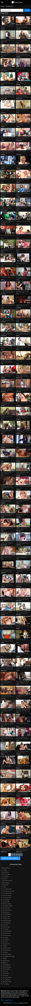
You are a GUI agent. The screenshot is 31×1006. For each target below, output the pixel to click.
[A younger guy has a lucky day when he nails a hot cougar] (23, 383)
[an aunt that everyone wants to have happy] (7, 564)
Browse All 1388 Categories (10, 858)
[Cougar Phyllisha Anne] (23, 34)
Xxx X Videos (6, 939)
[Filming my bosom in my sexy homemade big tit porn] (7, 634)
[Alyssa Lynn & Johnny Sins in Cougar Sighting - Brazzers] (23, 550)
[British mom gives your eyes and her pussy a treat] (23, 48)
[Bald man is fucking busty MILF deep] (23, 188)
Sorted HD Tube (7, 967)
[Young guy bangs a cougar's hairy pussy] (23, 271)
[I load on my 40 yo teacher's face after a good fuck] (7, 76)
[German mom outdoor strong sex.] (7, 425)
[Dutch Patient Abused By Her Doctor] (23, 648)
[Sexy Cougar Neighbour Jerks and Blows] (7, 467)
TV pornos (5, 975)
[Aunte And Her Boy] (23, 634)
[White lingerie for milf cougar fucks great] (7, 676)
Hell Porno (19, 600)
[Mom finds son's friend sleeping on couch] (23, 160)
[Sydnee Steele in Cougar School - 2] (23, 299)
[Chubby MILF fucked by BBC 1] (23, 243)
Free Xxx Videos (7, 895)
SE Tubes (5, 941)
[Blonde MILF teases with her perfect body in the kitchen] (7, 383)
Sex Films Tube (6, 948)
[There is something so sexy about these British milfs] (23, 787)
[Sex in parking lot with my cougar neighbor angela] (23, 676)
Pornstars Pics (9, 6)
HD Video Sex (5, 872)
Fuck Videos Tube (7, 893)
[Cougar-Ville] (23, 230)
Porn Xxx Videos (7, 935)
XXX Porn (5, 952)
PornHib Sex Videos (8, 905)
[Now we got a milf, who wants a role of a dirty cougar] (23, 606)
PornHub (18, 531)
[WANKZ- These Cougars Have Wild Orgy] (23, 285)
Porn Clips (4, 878)
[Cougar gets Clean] (23, 146)
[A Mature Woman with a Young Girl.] (7, 522)
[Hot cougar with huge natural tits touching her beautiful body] (7, 773)
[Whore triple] (23, 355)
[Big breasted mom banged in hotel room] (23, 425)
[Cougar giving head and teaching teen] (23, 76)
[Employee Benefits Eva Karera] (7, 341)
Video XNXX (6, 973)
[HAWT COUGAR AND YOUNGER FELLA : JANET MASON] (7, 481)
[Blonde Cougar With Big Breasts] (23, 620)
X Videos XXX (6, 918)
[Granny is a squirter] (7, 271)
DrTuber (18, 84)
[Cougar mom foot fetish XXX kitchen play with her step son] (23, 592)
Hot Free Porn (6, 908)
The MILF (4, 870)
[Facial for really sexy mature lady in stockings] (23, 732)
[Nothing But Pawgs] (23, 257)
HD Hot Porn (5, 884)
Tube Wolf (3, 335)
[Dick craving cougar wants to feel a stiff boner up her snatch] (7, 90)
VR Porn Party (6, 969)
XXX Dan (18, 28)
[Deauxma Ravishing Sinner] (23, 216)
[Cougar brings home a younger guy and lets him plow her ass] (7, 62)
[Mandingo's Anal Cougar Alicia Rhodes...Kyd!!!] (7, 704)
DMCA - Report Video (6, 1000)
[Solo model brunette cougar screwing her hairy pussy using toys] (7, 690)
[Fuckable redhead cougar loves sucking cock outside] (7, 313)
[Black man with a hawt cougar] (7, 411)
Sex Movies (6, 929)
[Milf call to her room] (7, 648)
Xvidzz (4, 886)
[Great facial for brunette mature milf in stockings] (7, 257)
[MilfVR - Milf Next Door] (23, 397)
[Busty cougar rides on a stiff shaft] (7, 188)
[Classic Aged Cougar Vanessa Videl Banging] (7, 355)
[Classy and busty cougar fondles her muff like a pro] (7, 815)
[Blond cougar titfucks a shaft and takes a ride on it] (7, 787)
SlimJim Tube (6, 960)
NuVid (17, 335)
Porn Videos (6, 983)
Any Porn (3, 293)
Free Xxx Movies (7, 920)
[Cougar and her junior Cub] (7, 299)
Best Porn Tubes (7, 903)
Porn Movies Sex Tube (8, 891)
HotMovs (18, 837)
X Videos (5, 945)
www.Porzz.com (14, 1003)
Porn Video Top (6, 979)
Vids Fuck (5, 971)
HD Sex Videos (6, 882)
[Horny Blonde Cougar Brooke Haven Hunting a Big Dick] (23, 369)
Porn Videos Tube (7, 889)
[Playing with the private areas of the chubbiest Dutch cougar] (7, 536)
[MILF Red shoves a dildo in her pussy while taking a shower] (23, 801)
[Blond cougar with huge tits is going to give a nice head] (7, 829)
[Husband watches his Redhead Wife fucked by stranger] (23, 829)
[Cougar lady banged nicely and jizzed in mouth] (7, 146)
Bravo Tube (4, 70)
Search (27, 10)
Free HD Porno (6, 922)
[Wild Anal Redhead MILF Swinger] (7, 20)
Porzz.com (18, 2)
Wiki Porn (5, 962)
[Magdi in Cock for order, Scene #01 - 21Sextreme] (7, 801)
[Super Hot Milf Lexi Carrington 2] (7, 48)
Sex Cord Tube (6, 943)
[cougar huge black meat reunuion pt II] (23, 453)
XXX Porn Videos (7, 954)
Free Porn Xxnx (7, 933)
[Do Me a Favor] (7, 453)
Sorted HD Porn (7, 964)
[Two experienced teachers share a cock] (23, 341)
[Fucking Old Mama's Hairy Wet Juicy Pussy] (7, 397)
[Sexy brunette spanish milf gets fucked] (7, 34)
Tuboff (2, 126)
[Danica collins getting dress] (23, 439)
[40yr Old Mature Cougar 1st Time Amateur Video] (7, 662)
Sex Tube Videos (7, 977)
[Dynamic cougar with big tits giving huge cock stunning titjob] (23, 132)
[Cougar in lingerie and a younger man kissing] (7, 327)
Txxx (2, 42)
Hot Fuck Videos (6, 874)
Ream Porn (5, 937)
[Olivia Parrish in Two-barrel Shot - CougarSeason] (7, 550)
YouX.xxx (3, 112)
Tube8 (2, 405)
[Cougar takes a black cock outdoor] (23, 578)
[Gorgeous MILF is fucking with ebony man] (23, 174)
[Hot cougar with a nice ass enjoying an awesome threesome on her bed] (23, 843)
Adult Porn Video (7, 981)
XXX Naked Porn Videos (9, 956)
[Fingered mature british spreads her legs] (23, 746)
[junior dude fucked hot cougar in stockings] (7, 369)
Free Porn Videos (7, 931)
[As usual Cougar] (23, 62)
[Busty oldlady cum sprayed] (23, 481)
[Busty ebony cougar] (23, 773)
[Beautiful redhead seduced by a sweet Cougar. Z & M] (23, 704)
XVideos (5, 958)
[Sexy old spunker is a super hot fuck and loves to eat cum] (7, 578)
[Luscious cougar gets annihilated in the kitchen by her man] (23, 536)
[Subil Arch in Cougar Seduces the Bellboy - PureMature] (7, 760)
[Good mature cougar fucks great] (23, 313)
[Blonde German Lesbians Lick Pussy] (23, 760)
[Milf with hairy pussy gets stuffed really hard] (7, 216)
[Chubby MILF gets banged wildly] (7, 132)
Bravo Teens (4, 210)
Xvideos (3, 28)
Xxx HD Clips (5, 876)
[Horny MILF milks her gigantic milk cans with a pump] (23, 20)
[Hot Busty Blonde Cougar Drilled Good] (23, 467)
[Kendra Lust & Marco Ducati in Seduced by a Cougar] (7, 592)
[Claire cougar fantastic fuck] (7, 230)
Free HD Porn (6, 899)
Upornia (3, 377)
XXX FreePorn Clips (7, 880)
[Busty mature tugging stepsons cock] (7, 606)
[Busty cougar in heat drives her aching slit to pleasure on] (23, 327)
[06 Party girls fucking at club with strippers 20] (23, 411)
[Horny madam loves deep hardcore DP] (7, 118)
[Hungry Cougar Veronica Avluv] (23, 104)
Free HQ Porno (6, 914)
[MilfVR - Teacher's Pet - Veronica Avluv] (23, 522)
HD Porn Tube (6, 916)
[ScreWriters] (7, 174)
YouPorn (18, 405)
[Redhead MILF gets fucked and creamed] (23, 118)
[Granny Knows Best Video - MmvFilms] (23, 564)
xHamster (18, 154)
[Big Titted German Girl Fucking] (23, 202)
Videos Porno (6, 912)
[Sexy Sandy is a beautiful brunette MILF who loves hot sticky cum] (7, 439)
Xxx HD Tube (6, 901)
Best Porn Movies (7, 910)
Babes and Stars (6, 867)
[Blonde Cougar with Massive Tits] (23, 508)
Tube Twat (5, 924)
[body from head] (7, 104)
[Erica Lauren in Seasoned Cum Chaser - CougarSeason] (23, 495)
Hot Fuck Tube (6, 926)
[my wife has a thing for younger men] (23, 690)
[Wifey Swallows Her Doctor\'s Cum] (7, 746)
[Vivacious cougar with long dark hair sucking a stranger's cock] (23, 815)
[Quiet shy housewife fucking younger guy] (7, 495)
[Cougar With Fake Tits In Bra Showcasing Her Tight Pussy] (7, 285)
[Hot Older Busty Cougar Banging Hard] (7, 243)
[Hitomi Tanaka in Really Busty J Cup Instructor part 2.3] (7, 732)
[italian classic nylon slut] (23, 718)
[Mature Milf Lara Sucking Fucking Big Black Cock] (7, 718)
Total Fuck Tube (7, 897)
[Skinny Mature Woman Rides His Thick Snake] (7, 620)
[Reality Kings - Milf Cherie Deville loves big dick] (7, 508)
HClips (18, 461)
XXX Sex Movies (7, 950)
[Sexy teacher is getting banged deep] (7, 160)
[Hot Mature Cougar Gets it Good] (23, 662)
